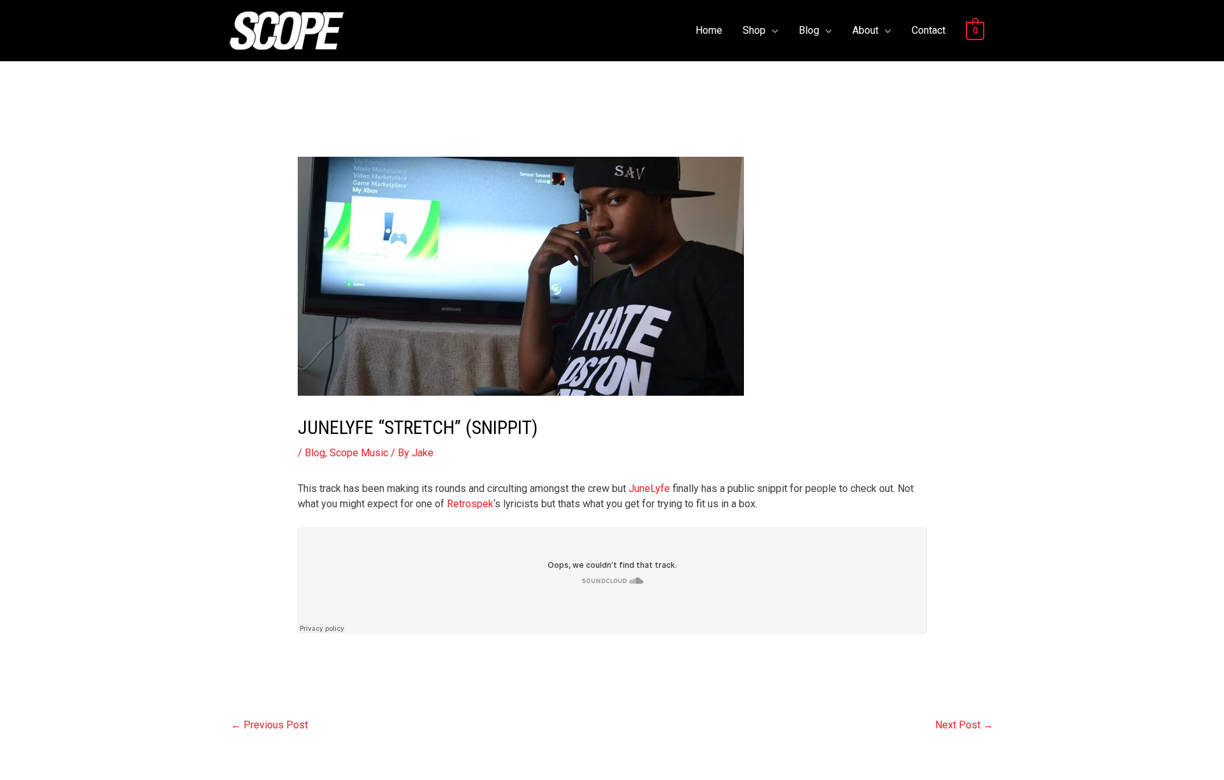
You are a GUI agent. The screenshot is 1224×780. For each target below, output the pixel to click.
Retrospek (470, 504)
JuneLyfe (649, 488)
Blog (809, 30)
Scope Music (359, 453)
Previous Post (269, 725)
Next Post (964, 725)
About (865, 30)
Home (709, 30)
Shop (754, 30)
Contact (928, 30)
